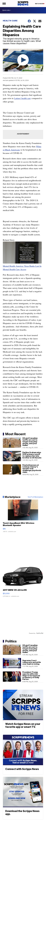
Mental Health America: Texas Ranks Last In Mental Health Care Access (22, 268)
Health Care (10, 20)
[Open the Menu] (4, 3)
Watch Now (39, 3)
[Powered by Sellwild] (39, 633)
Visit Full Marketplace (35, 497)
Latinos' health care (22, 98)
